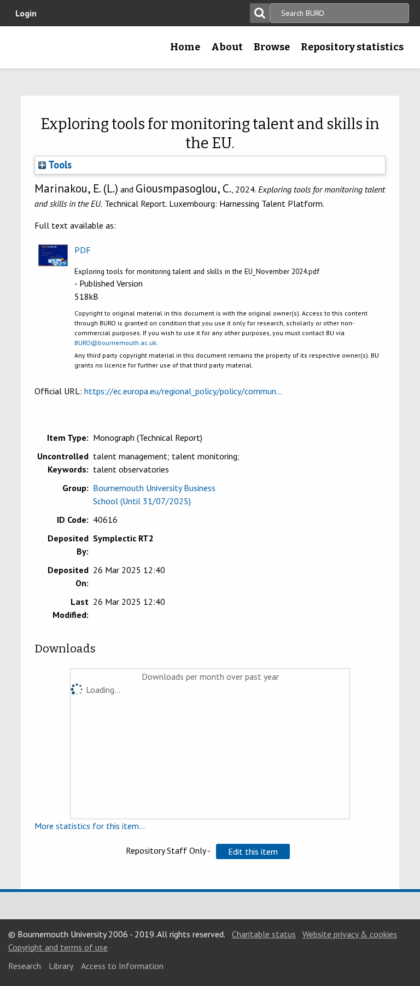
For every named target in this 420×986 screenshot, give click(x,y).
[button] (253, 851)
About (227, 47)
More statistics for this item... (89, 825)
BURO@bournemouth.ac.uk (115, 343)
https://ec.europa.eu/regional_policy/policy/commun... (183, 391)
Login (26, 13)
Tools (59, 164)
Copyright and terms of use (58, 947)
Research (24, 965)
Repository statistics (352, 47)
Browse (272, 47)
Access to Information (122, 965)
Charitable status (264, 934)
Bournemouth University (25, 51)
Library (61, 965)
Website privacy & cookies (349, 934)
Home (185, 47)
